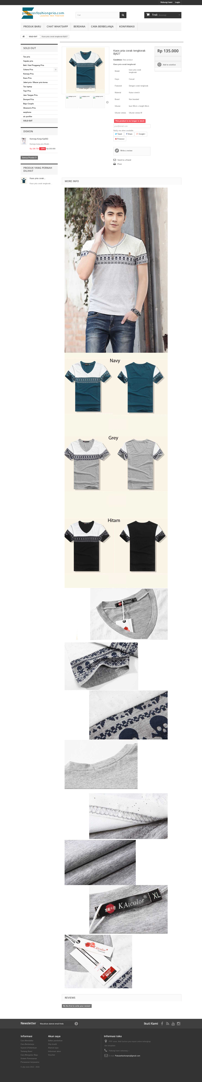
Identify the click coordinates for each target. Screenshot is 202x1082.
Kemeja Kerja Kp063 (39, 139)
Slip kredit (52, 1044)
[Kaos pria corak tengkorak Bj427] (72, 102)
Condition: (117, 60)
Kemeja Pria (28, 74)
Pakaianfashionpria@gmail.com (127, 1056)
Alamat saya (53, 1048)
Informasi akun (54, 1051)
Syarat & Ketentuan (29, 1048)
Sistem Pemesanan (29, 1059)
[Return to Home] (23, 36)
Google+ (141, 134)
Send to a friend (124, 160)
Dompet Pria (28, 99)
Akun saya (54, 1036)
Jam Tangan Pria (30, 95)
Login (177, 2)
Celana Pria (28, 70)
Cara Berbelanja (102, 26)
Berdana (79, 26)
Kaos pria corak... (37, 178)
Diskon (28, 131)
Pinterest (120, 139)
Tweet (119, 134)
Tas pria (26, 57)
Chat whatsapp (57, 26)
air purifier (27, 116)
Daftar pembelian (55, 1041)
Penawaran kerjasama (30, 1062)
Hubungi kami (166, 2)
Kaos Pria (27, 78)
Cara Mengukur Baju (29, 1055)
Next (107, 102)
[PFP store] (46, 13)
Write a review (126, 151)
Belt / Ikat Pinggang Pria (33, 65)
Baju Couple (28, 104)
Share (129, 134)
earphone (27, 112)
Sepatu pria (28, 61)
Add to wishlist (169, 65)
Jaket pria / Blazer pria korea (35, 82)
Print (119, 164)
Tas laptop (27, 87)
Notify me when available (123, 131)
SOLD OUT (27, 121)
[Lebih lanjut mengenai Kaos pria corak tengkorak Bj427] (24, 180)
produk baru (32, 26)
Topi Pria (27, 91)
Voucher (51, 1055)
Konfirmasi (127, 26)
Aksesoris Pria (29, 108)
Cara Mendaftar (27, 1041)
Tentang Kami (26, 1051)
